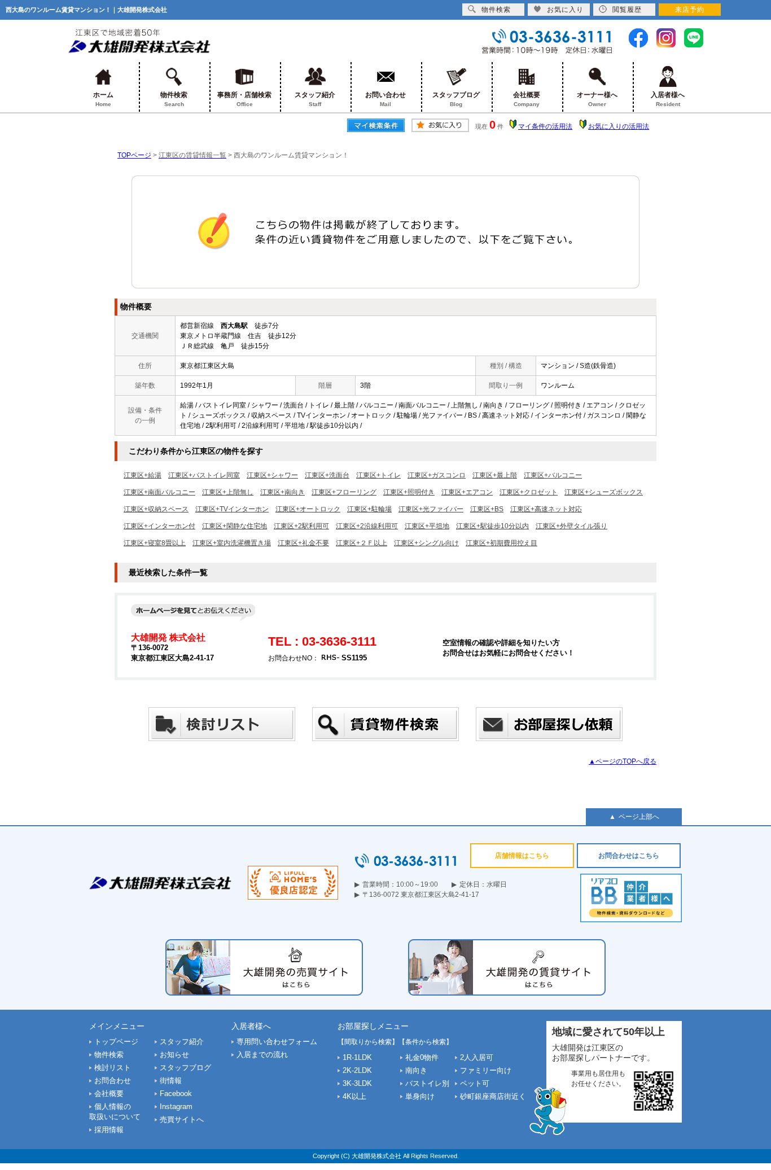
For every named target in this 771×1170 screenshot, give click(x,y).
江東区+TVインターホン (232, 509)
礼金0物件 (422, 1057)
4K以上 (354, 1096)
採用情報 (109, 1129)
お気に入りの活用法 (618, 126)
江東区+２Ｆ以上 (361, 543)
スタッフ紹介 (315, 99)
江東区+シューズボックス (603, 492)
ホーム (103, 99)
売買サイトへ (182, 1119)
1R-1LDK (357, 1057)
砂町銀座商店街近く (493, 1096)
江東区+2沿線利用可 (367, 526)
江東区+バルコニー (553, 475)
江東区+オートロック (307, 509)
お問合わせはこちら (628, 856)
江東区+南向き (282, 492)
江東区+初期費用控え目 (501, 543)
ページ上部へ (639, 817)
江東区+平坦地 (427, 526)
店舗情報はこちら (522, 856)
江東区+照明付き (409, 492)
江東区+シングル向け (426, 543)
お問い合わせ (385, 99)
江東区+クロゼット (529, 492)
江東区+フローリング (344, 492)
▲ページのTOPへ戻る (622, 761)
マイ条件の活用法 (545, 126)
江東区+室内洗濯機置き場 (231, 543)
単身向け (420, 1096)
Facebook (176, 1093)
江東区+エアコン (467, 492)
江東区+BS (486, 509)
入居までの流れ (262, 1054)
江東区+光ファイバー (430, 509)
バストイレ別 (427, 1083)
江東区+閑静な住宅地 (234, 526)
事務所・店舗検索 (244, 99)
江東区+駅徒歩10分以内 (492, 526)
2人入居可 (476, 1057)
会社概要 (526, 99)
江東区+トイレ (378, 475)
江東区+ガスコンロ (437, 475)
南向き (416, 1070)
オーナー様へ (597, 99)
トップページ (116, 1041)
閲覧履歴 (627, 10)
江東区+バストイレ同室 (204, 475)
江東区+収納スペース (156, 509)
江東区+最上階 (494, 475)
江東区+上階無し (227, 492)
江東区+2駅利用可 (301, 526)
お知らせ (174, 1054)
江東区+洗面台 (327, 475)
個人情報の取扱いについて (115, 1111)
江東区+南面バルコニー (159, 492)
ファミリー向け (485, 1070)
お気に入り (565, 10)
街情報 (171, 1080)
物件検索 (173, 99)
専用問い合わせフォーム (276, 1041)
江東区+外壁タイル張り (571, 526)
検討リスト (112, 1067)
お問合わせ (112, 1080)
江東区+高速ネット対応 (546, 509)
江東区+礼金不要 (303, 543)
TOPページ (134, 155)
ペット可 (474, 1083)
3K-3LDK (357, 1083)
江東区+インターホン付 (159, 526)
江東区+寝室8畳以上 (155, 543)
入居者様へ (668, 99)
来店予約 (689, 10)
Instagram (176, 1106)
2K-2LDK (357, 1070)
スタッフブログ (456, 99)
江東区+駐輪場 (369, 509)
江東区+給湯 (142, 475)
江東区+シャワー (272, 475)
